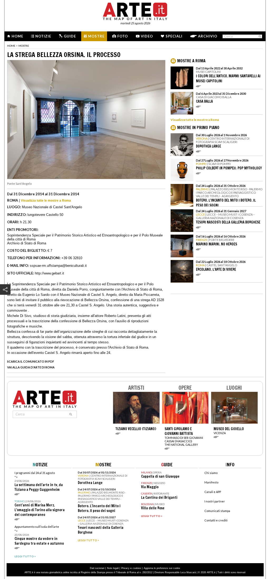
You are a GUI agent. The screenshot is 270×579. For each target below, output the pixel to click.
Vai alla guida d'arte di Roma (31, 367)
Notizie (43, 36)
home (11, 45)
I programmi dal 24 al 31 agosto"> (39, 481)
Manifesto (211, 482)
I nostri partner (214, 501)
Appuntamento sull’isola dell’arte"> (39, 535)
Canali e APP (212, 491)
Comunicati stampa (217, 510)
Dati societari (97, 568)
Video (147, 36)
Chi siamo (211, 472)
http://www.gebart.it (49, 273)
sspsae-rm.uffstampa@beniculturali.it (58, 266)
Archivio (207, 36)
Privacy (125, 568)
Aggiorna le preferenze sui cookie (162, 568)
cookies (137, 568)
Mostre (96, 36)
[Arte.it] (135, 10)
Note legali (113, 568)
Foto (122, 36)
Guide (70, 36)
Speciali (174, 36)
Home (17, 36)
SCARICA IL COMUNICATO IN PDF (30, 361)
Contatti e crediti (216, 520)
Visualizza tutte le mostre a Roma (46, 200)
